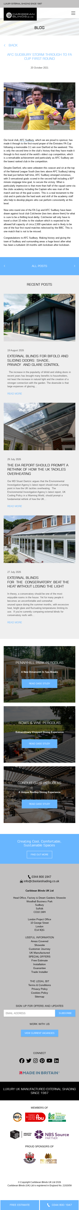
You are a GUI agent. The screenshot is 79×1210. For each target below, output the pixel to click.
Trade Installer (39, 971)
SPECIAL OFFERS (39, 956)
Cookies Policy (39, 992)
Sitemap (39, 996)
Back (13, 45)
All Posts (39, 266)
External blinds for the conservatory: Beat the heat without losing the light (38, 582)
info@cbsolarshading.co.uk (41, 881)
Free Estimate (39, 960)
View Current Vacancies (40, 1033)
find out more (39, 854)
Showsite (39, 945)
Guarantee (39, 968)
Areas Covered (39, 941)
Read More (14, 393)
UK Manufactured (39, 952)
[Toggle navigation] (73, 13)
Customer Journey (39, 948)
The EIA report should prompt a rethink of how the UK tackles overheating (37, 469)
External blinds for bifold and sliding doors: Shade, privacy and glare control (37, 360)
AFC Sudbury (27, 140)
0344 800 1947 (41, 876)
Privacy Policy (40, 988)
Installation (39, 964)
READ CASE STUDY (39, 683)
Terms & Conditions (39, 985)
